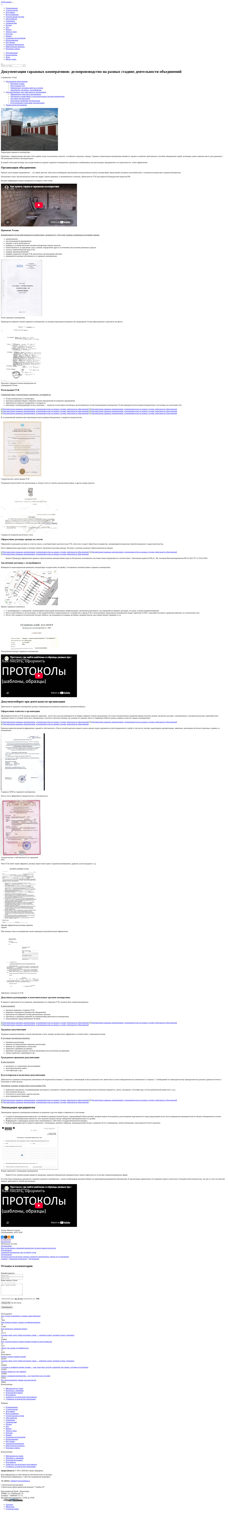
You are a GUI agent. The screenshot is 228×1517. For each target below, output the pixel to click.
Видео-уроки (11, 59)
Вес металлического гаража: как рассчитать (18, 1380)
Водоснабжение (12, 15)
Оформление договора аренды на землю (26, 88)
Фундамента (11, 1395)
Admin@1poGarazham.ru (20, 1481)
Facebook (9, 1505)
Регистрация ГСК (17, 86)
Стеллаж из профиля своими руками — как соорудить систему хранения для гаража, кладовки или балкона (44, 1367)
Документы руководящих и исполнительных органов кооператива (37, 96)
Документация (12, 53)
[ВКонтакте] (2, 1237)
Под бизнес (10, 42)
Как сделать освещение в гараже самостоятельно (20, 1316)
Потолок (9, 34)
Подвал (9, 25)
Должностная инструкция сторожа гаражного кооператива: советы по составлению (35, 1257)
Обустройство (11, 19)
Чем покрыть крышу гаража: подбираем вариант (20, 1322)
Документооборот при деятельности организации (26, 92)
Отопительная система (15, 17)
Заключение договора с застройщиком (25, 90)
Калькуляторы (11, 55)
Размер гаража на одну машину (13, 1372)
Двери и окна (11, 32)
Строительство (12, 10)
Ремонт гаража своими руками (13, 1357)
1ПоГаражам (6, 2)
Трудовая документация (20, 99)
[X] (5, 1237)
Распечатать (6, 1242)
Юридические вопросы (15, 47)
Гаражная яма (11, 23)
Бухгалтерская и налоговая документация (27, 103)
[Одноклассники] (9, 1237)
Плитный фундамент (14, 1393)
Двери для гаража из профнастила (15, 1348)
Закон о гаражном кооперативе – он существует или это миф (25, 1376)
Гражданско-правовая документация (25, 101)
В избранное (6, 1240)
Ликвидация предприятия (16, 105)
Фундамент (10, 12)
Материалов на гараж (14, 1388)
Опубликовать (7, 1307)
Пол (7, 27)
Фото (8, 57)
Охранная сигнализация (15, 38)
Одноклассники (12, 1509)
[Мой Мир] (12, 1237)
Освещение (10, 21)
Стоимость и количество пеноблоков (21, 1399)
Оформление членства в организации (25, 94)
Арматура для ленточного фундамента (21, 1397)
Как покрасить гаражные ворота (14, 1329)
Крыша (9, 36)
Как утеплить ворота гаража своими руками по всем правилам (26, 1342)
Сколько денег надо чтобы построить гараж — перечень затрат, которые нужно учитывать (37, 1335)
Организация (6, 1246)
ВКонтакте (10, 1507)
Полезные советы (13, 49)
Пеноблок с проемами (15, 1391)
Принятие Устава (17, 84)
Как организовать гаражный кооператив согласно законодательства (28, 1248)
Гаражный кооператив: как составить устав (18, 1252)
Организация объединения (16, 81)
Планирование (12, 8)
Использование (12, 40)
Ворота (9, 30)
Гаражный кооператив (15, 44)
